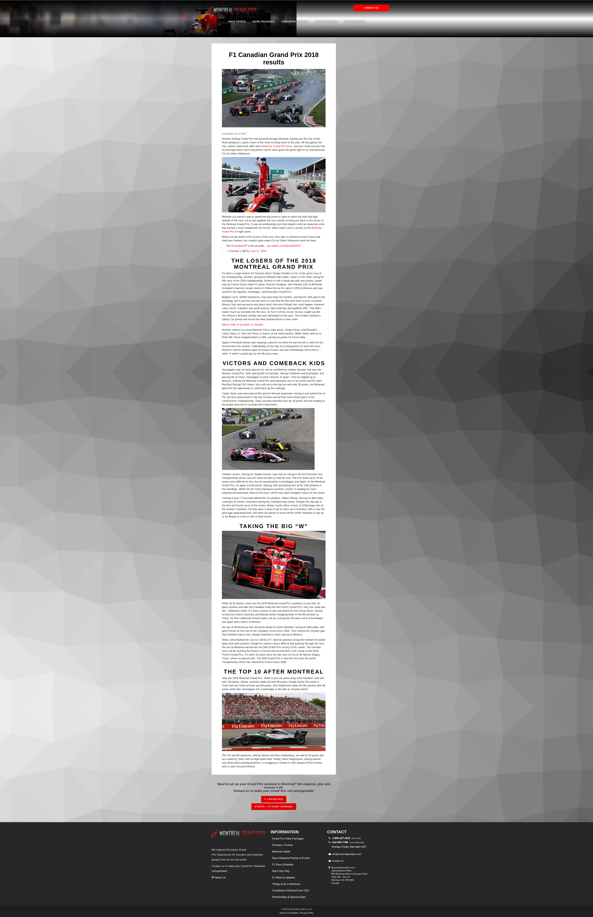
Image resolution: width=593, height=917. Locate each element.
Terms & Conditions (288, 913)
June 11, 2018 (258, 251)
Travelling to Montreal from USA (290, 890)
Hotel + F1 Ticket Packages (275, 806)
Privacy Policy (307, 913)
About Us (220, 877)
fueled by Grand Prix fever (277, 146)
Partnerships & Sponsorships (289, 897)
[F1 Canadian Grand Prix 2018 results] (274, 98)
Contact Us (338, 861)
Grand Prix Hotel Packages (288, 838)
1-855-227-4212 (274, 799)
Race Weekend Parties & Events (291, 858)
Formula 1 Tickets (282, 845)
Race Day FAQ (280, 871)
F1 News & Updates (283, 877)
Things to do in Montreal (286, 884)
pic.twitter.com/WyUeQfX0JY (284, 245)
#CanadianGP (239, 245)
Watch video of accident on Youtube (242, 324)
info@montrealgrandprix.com (346, 854)
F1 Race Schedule (282, 864)
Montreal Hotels (281, 851)
